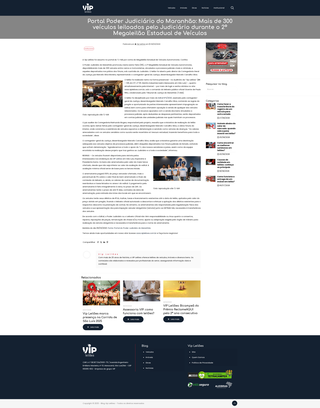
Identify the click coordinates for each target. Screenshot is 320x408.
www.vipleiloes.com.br (146, 233)
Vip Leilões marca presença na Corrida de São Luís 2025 (100, 317)
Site (194, 352)
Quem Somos (198, 357)
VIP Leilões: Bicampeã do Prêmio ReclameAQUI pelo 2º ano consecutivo (181, 309)
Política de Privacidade (202, 362)
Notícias (149, 368)
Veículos (150, 352)
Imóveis (149, 357)
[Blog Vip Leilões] (88, 8)
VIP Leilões (118, 158)
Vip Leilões (141, 44)
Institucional (89, 49)
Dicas (148, 362)
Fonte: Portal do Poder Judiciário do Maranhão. (129, 228)
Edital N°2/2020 (165, 98)
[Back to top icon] (234, 403)
